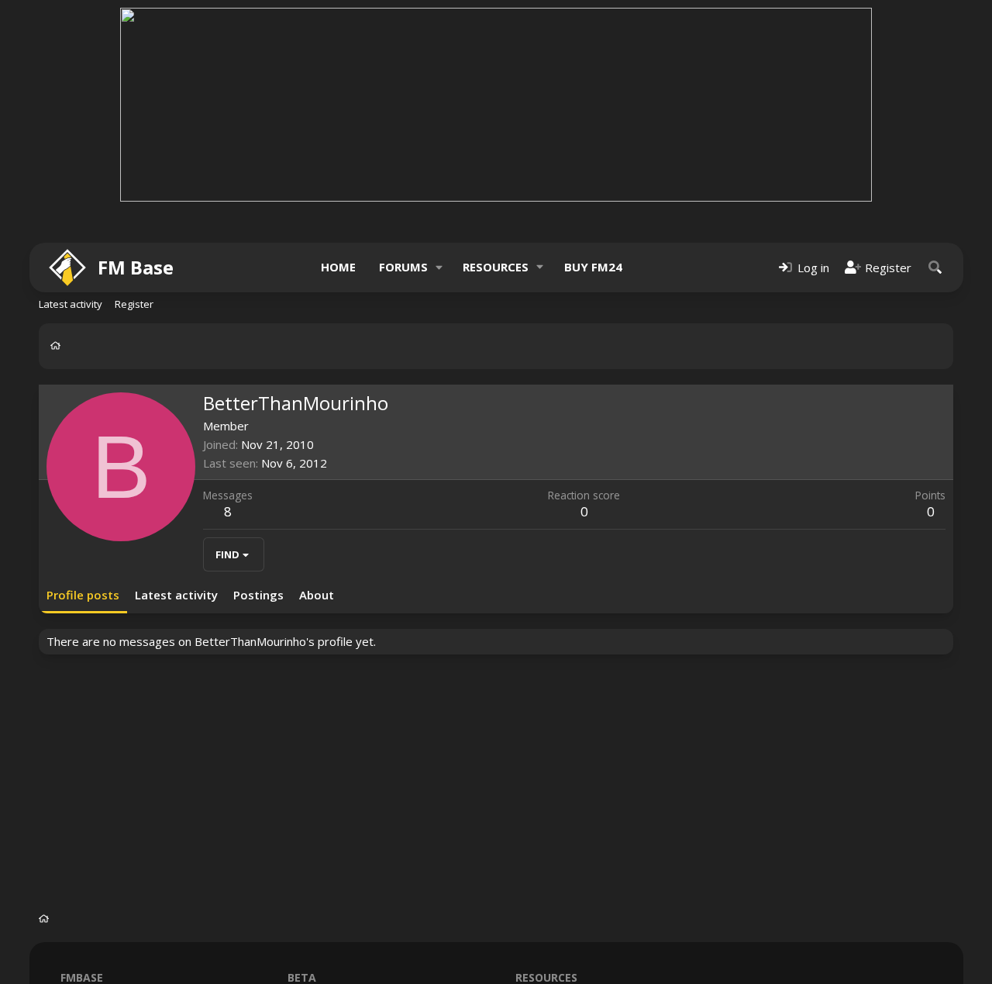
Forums (403, 266)
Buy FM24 (593, 266)
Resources (496, 266)
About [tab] (316, 594)
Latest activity (70, 304)
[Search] (935, 267)
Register (134, 304)
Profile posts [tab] (82, 594)
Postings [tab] (258, 594)
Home (338, 266)
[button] (439, 267)
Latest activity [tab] (176, 594)
